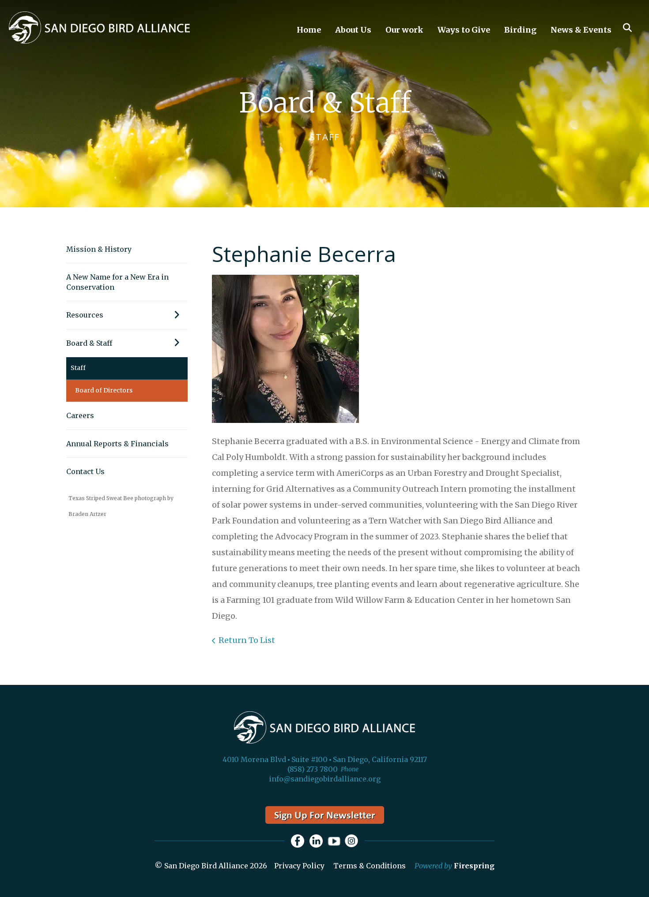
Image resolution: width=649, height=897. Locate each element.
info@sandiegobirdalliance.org (325, 778)
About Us (353, 30)
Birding (520, 30)
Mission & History (99, 249)
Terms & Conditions (369, 865)
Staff (78, 368)
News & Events (581, 30)
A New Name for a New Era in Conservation (117, 282)
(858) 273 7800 (312, 769)
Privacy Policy (299, 865)
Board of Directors (103, 390)
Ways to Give (464, 30)
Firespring (474, 865)
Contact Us (85, 471)
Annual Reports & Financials (117, 443)
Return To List (247, 640)
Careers (80, 415)
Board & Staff (89, 343)
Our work (404, 30)
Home (309, 30)
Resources (84, 314)
